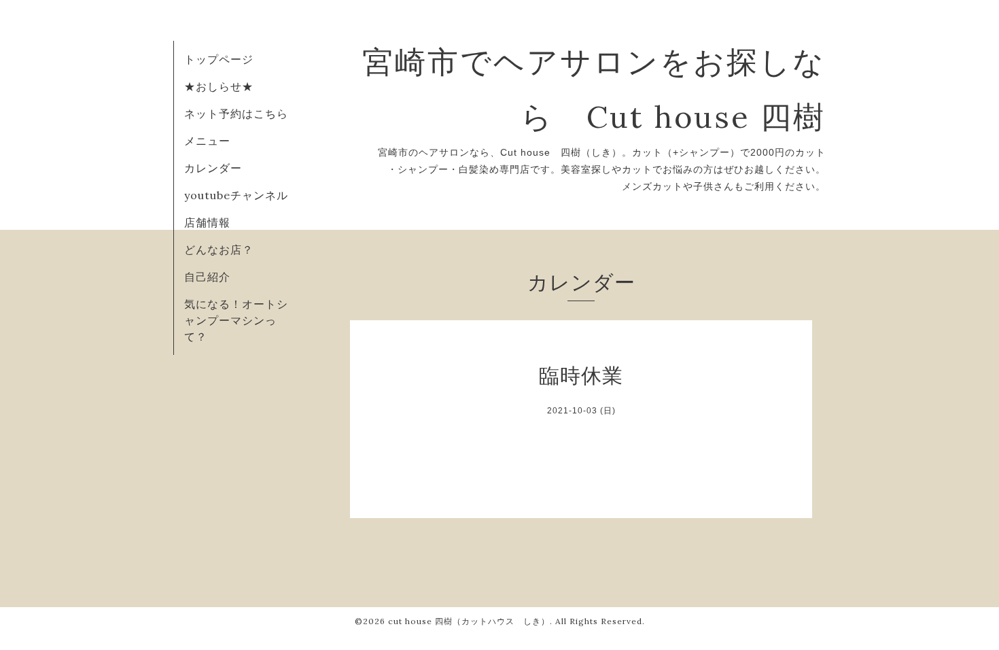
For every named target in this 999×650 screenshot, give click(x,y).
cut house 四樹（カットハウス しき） (469, 621)
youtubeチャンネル (236, 195)
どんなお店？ (218, 249)
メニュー (207, 141)
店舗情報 (207, 222)
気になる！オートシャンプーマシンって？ (236, 320)
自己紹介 (207, 277)
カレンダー (213, 168)
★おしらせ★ (218, 86)
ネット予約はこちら (236, 113)
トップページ (218, 59)
